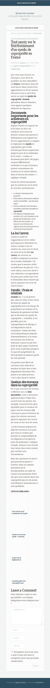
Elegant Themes (20, 682)
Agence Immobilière (24, 33)
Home (13, 33)
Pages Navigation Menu (26, 3)
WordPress (40, 682)
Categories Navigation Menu (26, 28)
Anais (22, 63)
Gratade (22, 178)
